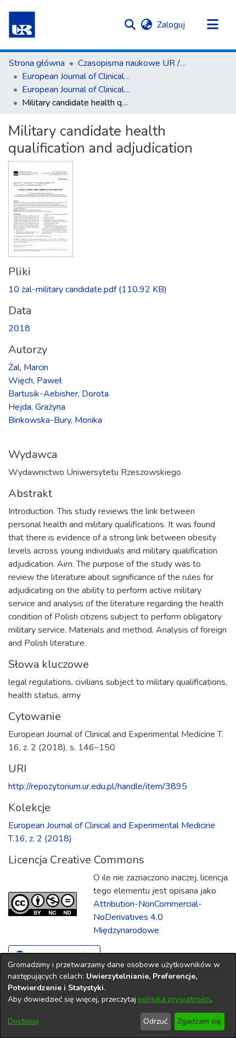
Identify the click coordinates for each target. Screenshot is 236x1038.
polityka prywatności (174, 999)
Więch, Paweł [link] (35, 381)
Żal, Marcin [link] (28, 367)
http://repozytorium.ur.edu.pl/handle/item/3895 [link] (97, 786)
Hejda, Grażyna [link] (36, 407)
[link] (87, 289)
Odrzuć (155, 1021)
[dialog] (118, 995)
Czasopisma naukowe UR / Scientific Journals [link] (133, 63)
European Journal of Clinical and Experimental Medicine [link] (77, 76)
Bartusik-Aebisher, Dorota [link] (58, 394)
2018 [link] (19, 328)
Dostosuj (23, 1021)
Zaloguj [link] (171, 25)
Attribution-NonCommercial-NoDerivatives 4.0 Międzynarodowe (147, 917)
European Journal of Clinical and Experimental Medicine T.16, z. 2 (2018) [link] (77, 89)
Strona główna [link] (37, 63)
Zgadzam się (199, 1021)
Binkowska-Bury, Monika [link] (55, 420)
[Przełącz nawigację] (212, 24)
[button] (22, 24)
